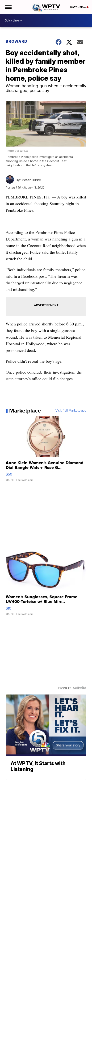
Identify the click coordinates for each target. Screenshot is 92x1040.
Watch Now (78, 7)
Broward (16, 41)
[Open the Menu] (8, 7)
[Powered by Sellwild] (79, 688)
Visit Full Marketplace (70, 410)
